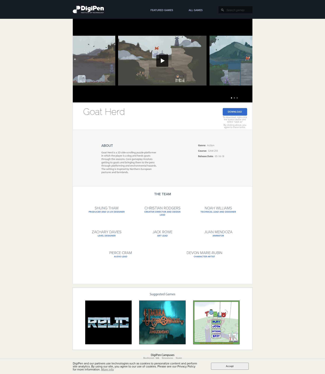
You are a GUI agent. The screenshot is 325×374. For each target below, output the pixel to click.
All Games (196, 10)
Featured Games (161, 10)
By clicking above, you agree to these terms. (235, 126)
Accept (230, 366)
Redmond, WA (151, 358)
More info (107, 369)
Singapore (167, 358)
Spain (179, 358)
